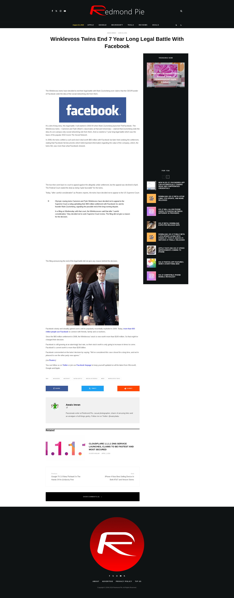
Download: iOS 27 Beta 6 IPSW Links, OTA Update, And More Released (171, 198)
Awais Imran (111, 33)
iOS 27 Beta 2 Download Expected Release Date (169, 224)
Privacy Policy (124, 581)
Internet (67, 378)
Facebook (57, 378)
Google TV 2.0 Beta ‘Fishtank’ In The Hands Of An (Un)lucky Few (65, 476)
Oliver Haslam (94, 453)
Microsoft (117, 25)
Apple (91, 25)
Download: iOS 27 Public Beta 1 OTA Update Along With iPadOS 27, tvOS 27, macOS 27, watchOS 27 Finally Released (171, 237)
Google (103, 25)
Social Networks (92, 378)
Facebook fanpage (84, 365)
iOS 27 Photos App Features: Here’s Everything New (171, 263)
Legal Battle (78, 378)
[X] (56, 11)
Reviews (143, 25)
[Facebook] (52, 11)
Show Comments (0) (91, 496)
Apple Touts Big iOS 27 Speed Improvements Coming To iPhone (171, 250)
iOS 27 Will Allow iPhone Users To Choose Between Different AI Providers (170, 211)
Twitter (65, 365)
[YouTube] (65, 11)
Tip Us (138, 581)
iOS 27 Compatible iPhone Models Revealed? (169, 276)
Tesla (131, 25)
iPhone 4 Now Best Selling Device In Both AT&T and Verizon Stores (119, 476)
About (96, 581)
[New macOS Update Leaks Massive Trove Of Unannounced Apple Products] (166, 75)
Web (103, 378)
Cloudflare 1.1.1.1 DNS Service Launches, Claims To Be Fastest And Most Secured (111, 446)
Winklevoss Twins (114, 378)
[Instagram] (60, 11)
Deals (155, 25)
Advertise (107, 581)
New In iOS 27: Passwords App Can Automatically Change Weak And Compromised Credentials (171, 185)
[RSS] (176, 25)
